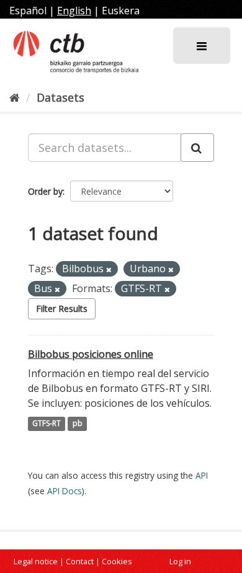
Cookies (117, 561)
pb (78, 424)
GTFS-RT (46, 424)
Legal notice (36, 561)
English (74, 10)
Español (28, 10)
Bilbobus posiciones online (90, 354)
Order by (45, 191)
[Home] (14, 97)
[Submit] (197, 147)
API (201, 475)
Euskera (121, 10)
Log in (180, 561)
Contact (80, 561)
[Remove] (109, 269)
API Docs (64, 491)
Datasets (60, 97)
